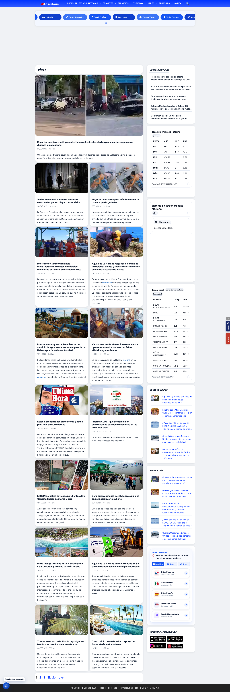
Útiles (150, 3)
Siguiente (55, 677)
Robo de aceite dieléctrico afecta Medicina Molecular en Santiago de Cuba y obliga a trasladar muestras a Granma (171, 78)
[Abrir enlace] (156, 398)
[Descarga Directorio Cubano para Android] (175, 640)
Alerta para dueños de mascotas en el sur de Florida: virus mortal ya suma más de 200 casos (176, 454)
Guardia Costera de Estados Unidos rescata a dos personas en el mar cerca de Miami (176, 439)
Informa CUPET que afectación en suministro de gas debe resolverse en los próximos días (114, 424)
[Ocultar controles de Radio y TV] (228, 318)
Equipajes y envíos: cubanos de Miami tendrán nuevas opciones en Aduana (177, 399)
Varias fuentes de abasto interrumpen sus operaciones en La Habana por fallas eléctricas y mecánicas (115, 347)
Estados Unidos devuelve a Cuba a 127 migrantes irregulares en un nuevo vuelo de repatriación (170, 107)
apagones (41, 377)
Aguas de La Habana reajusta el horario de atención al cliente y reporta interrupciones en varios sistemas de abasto (116, 266)
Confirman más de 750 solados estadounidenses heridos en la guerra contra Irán (169, 117)
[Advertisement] (115, 46)
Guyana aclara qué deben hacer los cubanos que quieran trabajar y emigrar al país (177, 480)
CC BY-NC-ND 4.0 (150, 688)
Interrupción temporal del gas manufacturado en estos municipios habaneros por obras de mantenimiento (59, 266)
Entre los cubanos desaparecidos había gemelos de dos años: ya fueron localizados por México (176, 508)
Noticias (93, 3)
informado (107, 282)
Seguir (172, 564)
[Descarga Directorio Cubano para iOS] (158, 640)
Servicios (123, 3)
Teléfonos (81, 3)
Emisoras (164, 3)
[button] (228, 326)
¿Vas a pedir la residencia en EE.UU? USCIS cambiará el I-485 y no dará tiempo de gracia (177, 426)
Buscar (188, 3)
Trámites (108, 3)
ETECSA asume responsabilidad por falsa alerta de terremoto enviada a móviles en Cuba (171, 88)
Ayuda (177, 3)
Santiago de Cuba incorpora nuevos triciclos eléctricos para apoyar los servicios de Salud (168, 97)
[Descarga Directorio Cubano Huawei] (175, 647)
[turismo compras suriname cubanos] (156, 479)
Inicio (70, 3)
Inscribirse (159, 564)
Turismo (138, 3)
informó (126, 360)
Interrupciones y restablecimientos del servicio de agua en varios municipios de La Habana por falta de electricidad (61, 347)
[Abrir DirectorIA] (6, 685)
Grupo (185, 564)
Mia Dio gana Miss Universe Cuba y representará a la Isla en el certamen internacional (177, 413)
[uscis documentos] (156, 425)
